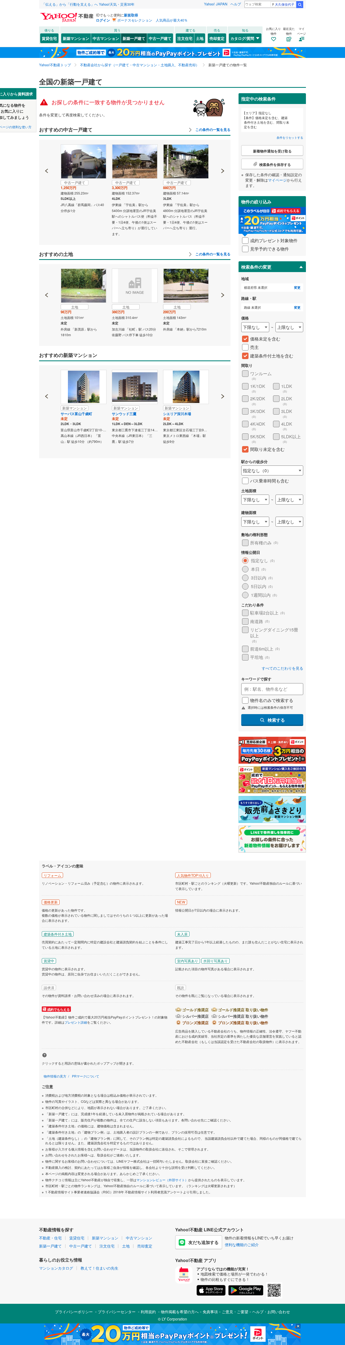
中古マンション (106, 38)
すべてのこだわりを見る (282, 668)
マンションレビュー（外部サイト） (162, 1179)
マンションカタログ (56, 1268)
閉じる (146, 92)
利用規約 (148, 1311)
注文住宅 (184, 38)
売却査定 (217, 38)
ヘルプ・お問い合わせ (271, 1311)
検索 (299, 4)
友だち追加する (203, 1242)
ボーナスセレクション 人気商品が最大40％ (152, 20)
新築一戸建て (134, 38)
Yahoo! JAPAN (215, 3)
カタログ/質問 (242, 38)
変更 (297, 287)
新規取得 (131, 15)
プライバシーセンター (117, 1311)
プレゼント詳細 (75, 1022)
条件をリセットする (290, 137)
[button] (46, 152)
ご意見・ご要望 (235, 1311)
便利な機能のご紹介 (242, 1244)
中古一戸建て (160, 38)
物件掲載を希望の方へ (180, 1311)
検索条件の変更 (256, 267)
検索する (276, 720)
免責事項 (210, 1311)
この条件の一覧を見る (212, 129)
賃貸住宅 (49, 38)
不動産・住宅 (50, 1237)
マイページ (277, 180)
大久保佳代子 (284, 4)
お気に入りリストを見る (192, 92)
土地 (199, 38)
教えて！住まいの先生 (99, 1268)
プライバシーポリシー (74, 1311)
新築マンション (76, 38)
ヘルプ (235, 3)
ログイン (103, 20)
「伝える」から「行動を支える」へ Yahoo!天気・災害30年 (88, 4)
